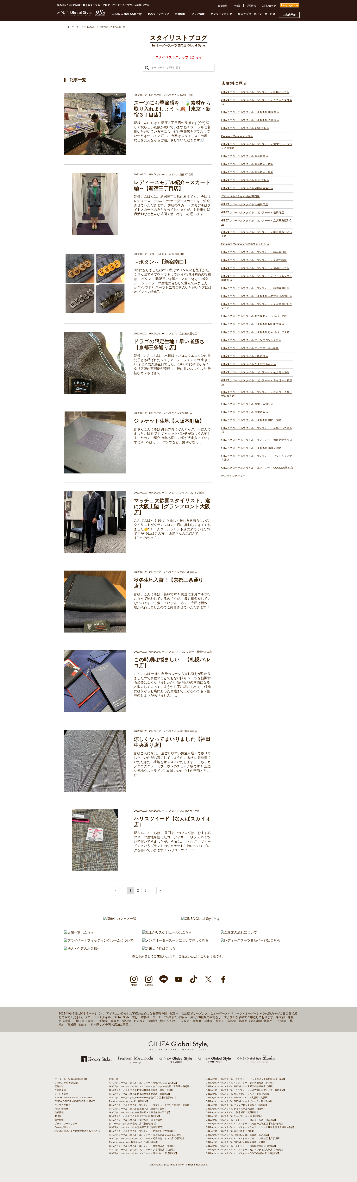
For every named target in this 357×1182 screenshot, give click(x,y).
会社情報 (222, 5)
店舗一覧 (59, 1086)
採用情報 (251, 5)
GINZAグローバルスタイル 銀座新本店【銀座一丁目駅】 (138, 1108)
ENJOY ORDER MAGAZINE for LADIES (75, 1101)
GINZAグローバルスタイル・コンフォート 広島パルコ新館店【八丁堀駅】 (244, 1138)
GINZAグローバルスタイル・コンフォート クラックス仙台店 (256, 102)
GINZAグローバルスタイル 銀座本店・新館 (247, 172)
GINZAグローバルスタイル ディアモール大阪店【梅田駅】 (236, 1108)
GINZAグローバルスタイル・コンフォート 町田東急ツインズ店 (256, 234)
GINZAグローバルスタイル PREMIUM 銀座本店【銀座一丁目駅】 (142, 1090)
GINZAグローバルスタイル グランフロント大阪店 (251, 340)
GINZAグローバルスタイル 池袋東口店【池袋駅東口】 (136, 1127)
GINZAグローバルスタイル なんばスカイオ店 (248, 364)
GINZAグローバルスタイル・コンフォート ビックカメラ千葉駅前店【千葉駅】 (246, 1079)
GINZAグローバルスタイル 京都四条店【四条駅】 (231, 1131)
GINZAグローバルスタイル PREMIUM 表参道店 (250, 120)
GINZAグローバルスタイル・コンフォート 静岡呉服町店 (255, 288)
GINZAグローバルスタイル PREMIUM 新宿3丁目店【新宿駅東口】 (143, 1097)
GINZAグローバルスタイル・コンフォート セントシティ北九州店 (256, 457)
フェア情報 (198, 13)
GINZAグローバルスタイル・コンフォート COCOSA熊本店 (257, 467)
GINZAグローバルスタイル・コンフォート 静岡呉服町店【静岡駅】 (240, 1082)
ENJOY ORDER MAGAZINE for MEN (73, 1097)
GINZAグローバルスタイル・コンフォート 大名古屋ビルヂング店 (256, 306)
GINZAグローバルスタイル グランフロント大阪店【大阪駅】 (237, 1105)
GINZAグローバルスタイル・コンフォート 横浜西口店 (254, 252)
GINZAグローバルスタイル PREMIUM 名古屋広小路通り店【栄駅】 (240, 1086)
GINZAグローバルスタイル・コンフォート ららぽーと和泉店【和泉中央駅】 (245, 1123)
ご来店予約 (289, 14)
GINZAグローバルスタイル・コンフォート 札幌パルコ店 (255, 92)
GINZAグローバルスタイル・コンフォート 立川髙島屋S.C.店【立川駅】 (145, 1134)
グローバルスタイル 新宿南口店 (240, 196)
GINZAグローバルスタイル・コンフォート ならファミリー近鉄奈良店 (256, 394)
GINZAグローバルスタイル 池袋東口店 (244, 204)
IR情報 (236, 5)
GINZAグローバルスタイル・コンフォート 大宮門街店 (254, 260)
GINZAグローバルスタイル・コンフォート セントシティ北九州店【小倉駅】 (245, 1149)
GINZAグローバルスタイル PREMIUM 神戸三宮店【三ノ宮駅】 (238, 1134)
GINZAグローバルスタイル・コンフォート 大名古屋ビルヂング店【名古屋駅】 (246, 1090)
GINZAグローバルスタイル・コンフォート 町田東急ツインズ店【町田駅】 (147, 1138)
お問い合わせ (269, 5)
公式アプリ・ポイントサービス (256, 13)
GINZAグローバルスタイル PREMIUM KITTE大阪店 (252, 324)
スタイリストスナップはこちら (178, 57)
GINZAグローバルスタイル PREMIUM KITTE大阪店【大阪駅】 (238, 1097)
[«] (115, 890)
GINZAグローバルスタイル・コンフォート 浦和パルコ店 (255, 268)
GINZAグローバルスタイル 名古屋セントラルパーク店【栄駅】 (238, 1094)
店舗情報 (180, 13)
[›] (153, 890)
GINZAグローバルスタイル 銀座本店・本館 (247, 164)
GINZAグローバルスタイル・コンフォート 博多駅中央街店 (256, 439)
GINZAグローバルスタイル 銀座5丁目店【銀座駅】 (135, 1116)
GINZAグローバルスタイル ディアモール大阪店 (250, 348)
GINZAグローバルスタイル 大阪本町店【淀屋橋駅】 (232, 1112)
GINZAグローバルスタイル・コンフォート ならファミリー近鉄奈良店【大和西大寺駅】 (250, 1127)
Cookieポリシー (63, 1127)
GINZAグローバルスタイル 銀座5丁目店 (245, 180)
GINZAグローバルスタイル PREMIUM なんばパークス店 (255, 332)
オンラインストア (221, 13)
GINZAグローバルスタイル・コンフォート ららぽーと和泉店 (256, 382)
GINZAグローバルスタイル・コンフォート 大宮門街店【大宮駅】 (142, 1149)
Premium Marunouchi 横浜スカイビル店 (245, 244)
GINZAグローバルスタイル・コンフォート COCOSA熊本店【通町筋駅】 (243, 1153)
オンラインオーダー (233, 475)
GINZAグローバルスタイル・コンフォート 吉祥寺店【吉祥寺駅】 (142, 1131)
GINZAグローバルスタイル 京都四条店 (244, 412)
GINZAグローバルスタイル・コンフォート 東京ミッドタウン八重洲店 (256, 146)
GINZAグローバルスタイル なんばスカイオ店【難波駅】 (234, 1116)
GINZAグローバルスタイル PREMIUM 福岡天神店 (251, 447)
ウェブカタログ (62, 1105)
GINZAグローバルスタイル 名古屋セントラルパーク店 (254, 315)
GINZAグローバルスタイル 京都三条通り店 (247, 403)
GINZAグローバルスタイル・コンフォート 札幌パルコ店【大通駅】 (143, 1082)
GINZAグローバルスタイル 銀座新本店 (244, 156)
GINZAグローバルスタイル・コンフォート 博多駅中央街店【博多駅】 (241, 1146)
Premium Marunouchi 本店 (237, 136)
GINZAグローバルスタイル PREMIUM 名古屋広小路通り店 (256, 296)
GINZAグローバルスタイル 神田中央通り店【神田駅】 (136, 1120)
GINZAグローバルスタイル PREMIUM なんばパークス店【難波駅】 (240, 1101)
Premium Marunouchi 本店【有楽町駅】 (129, 1101)
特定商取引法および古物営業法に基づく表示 (77, 1131)
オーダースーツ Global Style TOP (71, 1079)
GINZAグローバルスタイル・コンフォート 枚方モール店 (255, 372)
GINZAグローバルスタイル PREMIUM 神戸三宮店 (251, 420)
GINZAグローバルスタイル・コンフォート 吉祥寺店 (252, 212)
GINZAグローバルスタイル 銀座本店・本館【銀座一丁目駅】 (140, 1112)
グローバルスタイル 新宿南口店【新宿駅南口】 (133, 1123)
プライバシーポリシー (66, 1123)
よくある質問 (61, 1094)
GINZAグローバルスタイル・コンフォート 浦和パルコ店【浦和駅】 (143, 1153)
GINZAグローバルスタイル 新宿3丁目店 (245, 128)
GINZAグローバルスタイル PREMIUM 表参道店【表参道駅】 (140, 1094)
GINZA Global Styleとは (127, 13)
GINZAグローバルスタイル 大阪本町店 (244, 356)
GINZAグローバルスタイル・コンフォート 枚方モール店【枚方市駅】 (241, 1120)
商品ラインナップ (158, 13)
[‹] (123, 890)
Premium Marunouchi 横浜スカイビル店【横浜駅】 (135, 1142)
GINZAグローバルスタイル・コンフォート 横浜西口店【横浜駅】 (142, 1146)
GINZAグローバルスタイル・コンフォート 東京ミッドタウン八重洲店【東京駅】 (150, 1105)
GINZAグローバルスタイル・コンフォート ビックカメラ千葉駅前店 (256, 278)
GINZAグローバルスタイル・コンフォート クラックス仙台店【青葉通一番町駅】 (150, 1086)
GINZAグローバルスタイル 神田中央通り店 (247, 188)
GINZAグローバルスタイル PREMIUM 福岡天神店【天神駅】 (237, 1142)
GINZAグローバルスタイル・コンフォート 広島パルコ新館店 (256, 430)
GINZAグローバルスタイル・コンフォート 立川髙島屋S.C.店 (256, 222)
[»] (160, 890)
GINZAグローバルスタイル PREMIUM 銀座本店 (250, 112)
